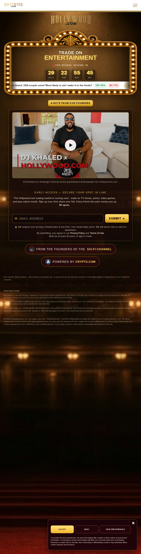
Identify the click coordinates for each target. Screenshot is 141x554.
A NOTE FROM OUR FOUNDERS (70, 103)
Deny (86, 529)
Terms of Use (97, 233)
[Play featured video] (70, 145)
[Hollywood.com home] (70, 20)
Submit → (117, 218)
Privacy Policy (77, 233)
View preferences (115, 529)
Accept (62, 529)
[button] (133, 523)
